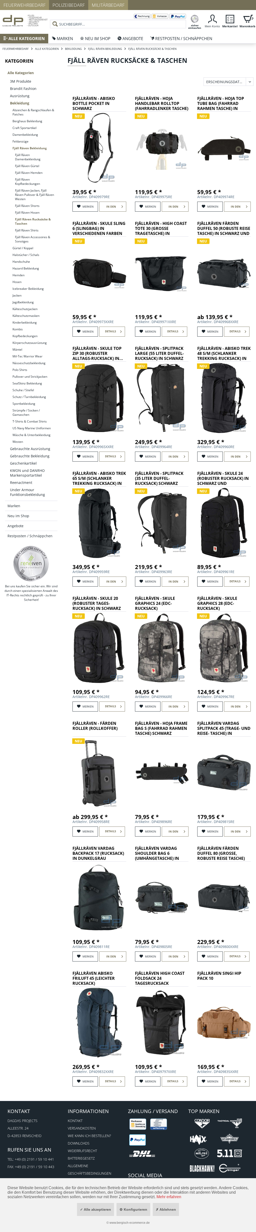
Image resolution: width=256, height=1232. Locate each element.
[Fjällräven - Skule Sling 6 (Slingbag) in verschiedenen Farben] (99, 273)
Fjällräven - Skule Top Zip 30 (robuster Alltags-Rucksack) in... (97, 353)
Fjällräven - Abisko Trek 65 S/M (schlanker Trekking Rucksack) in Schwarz (99, 479)
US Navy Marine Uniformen (31, 428)
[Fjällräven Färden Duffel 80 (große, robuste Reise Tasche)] (224, 898)
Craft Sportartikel (24, 128)
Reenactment (21, 482)
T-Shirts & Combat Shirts (29, 421)
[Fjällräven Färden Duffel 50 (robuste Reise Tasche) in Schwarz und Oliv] (224, 273)
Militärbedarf (108, 5)
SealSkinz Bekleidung (27, 383)
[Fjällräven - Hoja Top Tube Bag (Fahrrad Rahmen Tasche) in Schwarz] (224, 148)
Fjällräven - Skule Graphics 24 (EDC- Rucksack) (155, 603)
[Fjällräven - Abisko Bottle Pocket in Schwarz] (99, 148)
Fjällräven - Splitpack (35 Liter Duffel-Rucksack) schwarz (159, 478)
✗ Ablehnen (166, 1209)
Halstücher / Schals (25, 255)
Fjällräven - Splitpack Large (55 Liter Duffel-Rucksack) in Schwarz (159, 353)
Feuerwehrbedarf (25, 5)
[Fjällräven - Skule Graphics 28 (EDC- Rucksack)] (224, 648)
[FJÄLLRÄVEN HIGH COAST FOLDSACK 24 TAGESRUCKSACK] (161, 1023)
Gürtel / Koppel (22, 248)
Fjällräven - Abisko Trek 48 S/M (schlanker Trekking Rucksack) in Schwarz (224, 354)
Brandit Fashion (23, 88)
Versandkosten (82, 1128)
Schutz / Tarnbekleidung (29, 397)
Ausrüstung (20, 95)
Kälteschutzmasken (26, 316)
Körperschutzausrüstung (29, 343)
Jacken (17, 295)
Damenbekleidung (25, 134)
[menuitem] (118, 20)
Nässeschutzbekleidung (29, 363)
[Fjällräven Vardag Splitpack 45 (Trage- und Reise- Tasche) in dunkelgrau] (224, 773)
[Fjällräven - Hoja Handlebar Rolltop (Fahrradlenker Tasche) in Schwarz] (161, 148)
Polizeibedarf (68, 5)
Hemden (18, 275)
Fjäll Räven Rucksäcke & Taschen (33, 221)
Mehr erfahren (168, 1197)
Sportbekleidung (23, 403)
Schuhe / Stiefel (23, 390)
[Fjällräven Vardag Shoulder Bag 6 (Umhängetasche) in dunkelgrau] (161, 898)
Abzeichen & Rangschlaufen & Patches (33, 112)
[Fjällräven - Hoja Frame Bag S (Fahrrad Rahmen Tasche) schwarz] (161, 773)
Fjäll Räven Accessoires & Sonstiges (32, 239)
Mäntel (17, 349)
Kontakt (75, 1120)
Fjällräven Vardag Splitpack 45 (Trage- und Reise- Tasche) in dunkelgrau (223, 729)
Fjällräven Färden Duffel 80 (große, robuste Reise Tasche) (221, 853)
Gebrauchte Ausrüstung (30, 448)
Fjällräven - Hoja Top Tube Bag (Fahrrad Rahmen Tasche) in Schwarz (220, 104)
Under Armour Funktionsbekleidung (27, 492)
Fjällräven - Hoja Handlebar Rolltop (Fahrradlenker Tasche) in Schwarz (161, 104)
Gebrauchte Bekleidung (30, 456)
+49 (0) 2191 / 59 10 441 (34, 1159)
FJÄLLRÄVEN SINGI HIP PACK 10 (219, 976)
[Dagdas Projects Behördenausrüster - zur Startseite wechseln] (25, 21)
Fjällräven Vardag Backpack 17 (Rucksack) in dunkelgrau (98, 853)
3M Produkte (20, 81)
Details (110, 331)
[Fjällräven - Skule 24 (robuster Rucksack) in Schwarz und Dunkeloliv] (224, 523)
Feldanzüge (20, 141)
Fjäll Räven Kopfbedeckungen (27, 181)
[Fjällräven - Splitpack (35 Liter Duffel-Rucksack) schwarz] (161, 523)
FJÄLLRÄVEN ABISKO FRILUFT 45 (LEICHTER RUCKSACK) (93, 978)
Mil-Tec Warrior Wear (27, 356)
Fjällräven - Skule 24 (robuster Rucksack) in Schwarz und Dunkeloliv (223, 479)
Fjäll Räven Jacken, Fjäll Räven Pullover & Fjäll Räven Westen (34, 194)
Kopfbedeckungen (25, 336)
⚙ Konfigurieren (133, 1209)
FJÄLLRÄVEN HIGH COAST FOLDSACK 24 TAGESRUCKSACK (159, 978)
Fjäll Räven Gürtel (27, 166)
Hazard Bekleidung (25, 268)
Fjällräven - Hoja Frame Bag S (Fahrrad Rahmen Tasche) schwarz (161, 728)
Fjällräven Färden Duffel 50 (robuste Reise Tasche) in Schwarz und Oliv (223, 229)
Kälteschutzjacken (25, 309)
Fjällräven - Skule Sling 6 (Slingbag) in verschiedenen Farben (99, 228)
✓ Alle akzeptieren (95, 1209)
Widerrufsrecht (82, 1150)
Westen (17, 442)
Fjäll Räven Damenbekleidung (27, 157)
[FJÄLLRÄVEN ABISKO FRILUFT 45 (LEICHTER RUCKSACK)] (99, 1023)
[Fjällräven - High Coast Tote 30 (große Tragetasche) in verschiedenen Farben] (161, 273)
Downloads (79, 1143)
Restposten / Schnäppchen (30, 535)
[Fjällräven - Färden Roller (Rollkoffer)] (99, 773)
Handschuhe (21, 261)
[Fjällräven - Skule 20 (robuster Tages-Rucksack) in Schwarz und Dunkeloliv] (99, 648)
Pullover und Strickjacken (29, 376)
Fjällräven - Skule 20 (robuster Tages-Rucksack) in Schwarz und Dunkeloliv (96, 604)
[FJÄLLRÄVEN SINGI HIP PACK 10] (224, 1023)
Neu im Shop (18, 515)
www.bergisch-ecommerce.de (130, 1222)
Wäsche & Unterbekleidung (31, 435)
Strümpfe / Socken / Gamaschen (26, 412)
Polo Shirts (19, 370)
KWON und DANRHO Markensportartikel (27, 473)
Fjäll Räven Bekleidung (29, 148)
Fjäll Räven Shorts (27, 206)
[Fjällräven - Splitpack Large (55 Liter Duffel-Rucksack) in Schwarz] (161, 398)
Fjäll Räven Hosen (27, 212)
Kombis (17, 329)
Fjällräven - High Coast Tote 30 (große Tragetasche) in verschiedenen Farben (161, 229)
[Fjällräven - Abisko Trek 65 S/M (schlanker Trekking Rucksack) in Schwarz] (99, 523)
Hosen (17, 282)
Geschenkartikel (23, 463)
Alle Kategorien (21, 72)
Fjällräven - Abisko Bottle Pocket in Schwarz (93, 103)
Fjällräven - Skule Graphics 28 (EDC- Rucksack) (217, 603)
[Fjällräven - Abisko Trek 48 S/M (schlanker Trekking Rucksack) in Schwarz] (224, 398)
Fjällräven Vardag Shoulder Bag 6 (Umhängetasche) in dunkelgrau (157, 854)
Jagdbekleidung (23, 302)
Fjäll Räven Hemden (28, 173)
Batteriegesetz (81, 1158)
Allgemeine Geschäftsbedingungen (89, 1169)
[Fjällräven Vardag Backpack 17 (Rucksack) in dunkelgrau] (99, 898)
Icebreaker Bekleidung (28, 289)
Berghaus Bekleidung (27, 121)
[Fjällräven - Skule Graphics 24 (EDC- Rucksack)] (161, 648)
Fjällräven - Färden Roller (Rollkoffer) (95, 726)
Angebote (16, 525)
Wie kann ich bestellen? (89, 1135)
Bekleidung (19, 103)
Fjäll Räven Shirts (26, 230)
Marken (14, 505)
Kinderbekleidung (24, 322)
